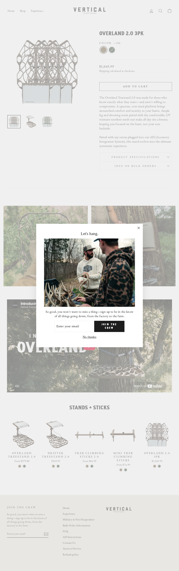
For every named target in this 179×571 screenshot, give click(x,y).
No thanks (89, 337)
